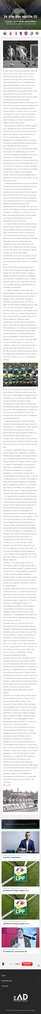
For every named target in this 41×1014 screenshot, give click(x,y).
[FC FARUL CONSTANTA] (31, 33)
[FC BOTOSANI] (21, 33)
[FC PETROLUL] (37, 33)
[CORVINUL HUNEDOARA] (5, 33)
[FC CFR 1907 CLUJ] (25, 33)
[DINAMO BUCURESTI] (10, 33)
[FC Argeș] (15, 33)
